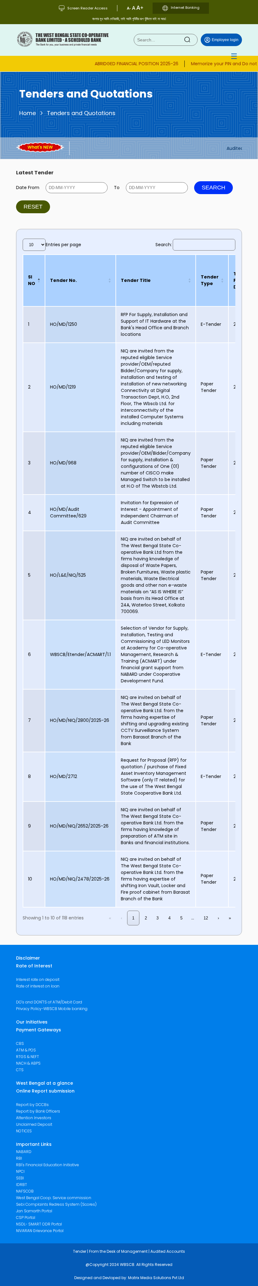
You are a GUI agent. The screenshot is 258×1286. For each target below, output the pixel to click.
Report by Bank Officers (38, 1111)
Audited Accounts (167, 1251)
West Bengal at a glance (44, 1083)
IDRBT (21, 1184)
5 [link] (181, 918)
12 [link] (206, 918)
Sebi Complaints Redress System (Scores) (56, 1204)
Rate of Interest (34, 966)
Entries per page (63, 244)
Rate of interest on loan (37, 986)
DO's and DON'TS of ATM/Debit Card (49, 1002)
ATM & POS (26, 1050)
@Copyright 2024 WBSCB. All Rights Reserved (129, 1264)
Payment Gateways (38, 1030)
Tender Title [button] (136, 280)
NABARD (23, 1151)
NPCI (20, 1171)
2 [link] (146, 918)
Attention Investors (33, 1117)
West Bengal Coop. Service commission (53, 1197)
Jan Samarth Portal (34, 1211)
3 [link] (157, 918)
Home (27, 113)
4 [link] (169, 918)
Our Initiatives (32, 1022)
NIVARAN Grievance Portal (40, 1230)
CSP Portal (25, 1217)
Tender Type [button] (210, 280)
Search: (163, 244)
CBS (20, 1043)
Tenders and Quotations (81, 113)
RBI (19, 1158)
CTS (20, 1069)
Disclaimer (28, 958)
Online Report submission (45, 1091)
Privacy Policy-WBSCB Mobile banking (51, 1008)
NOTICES (24, 1131)
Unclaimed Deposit (34, 1124)
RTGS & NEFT (27, 1056)
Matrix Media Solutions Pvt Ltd (156, 1277)
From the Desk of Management (118, 1251)
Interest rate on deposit (37, 979)
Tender (79, 1251)
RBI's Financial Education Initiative (47, 1164)
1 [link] (133, 918)
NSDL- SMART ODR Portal (39, 1224)
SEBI (20, 1178)
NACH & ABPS (28, 1063)
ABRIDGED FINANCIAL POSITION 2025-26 (126, 63)
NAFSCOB (25, 1191)
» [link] (230, 918)
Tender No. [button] (63, 280)
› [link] (218, 918)
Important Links (34, 1144)
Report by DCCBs (32, 1104)
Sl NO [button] (31, 280)
